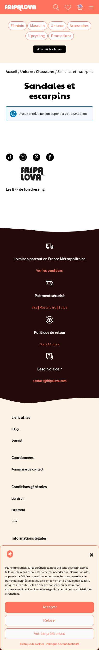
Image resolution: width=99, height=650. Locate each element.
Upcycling (36, 35)
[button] (91, 555)
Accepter (50, 607)
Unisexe (57, 25)
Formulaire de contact (27, 469)
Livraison (18, 498)
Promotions (61, 35)
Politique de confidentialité (62, 644)
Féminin (17, 25)
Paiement (18, 510)
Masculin (37, 25)
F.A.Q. (15, 429)
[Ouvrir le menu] (91, 7)
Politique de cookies (32, 644)
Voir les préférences (49, 633)
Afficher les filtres (49, 49)
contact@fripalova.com (50, 381)
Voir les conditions (49, 270)
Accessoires (79, 25)
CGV (14, 521)
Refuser (49, 620)
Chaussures (45, 71)
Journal (17, 440)
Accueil (11, 71)
